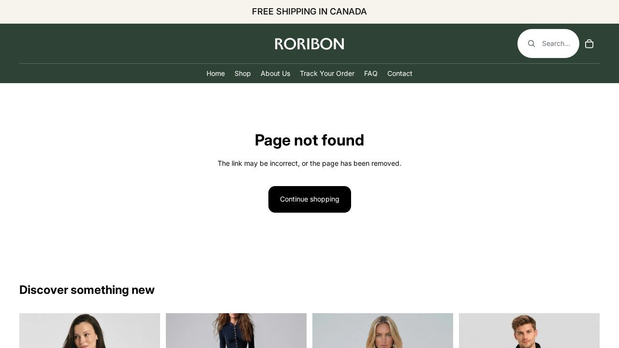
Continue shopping (309, 199)
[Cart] (589, 43)
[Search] (548, 43)
